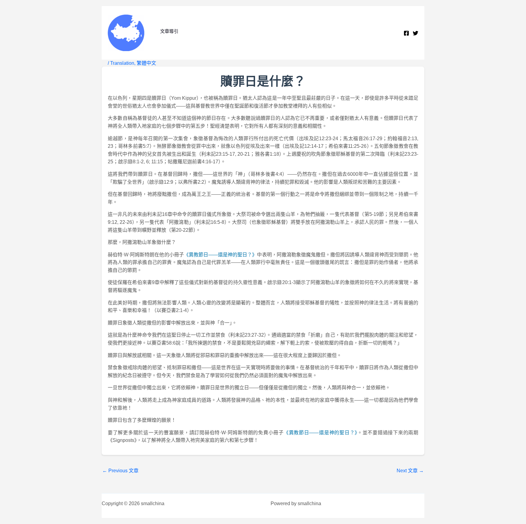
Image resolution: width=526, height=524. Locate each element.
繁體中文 (146, 63)
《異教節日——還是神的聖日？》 (220, 254)
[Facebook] (406, 33)
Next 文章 (410, 470)
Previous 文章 (120, 470)
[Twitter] (415, 33)
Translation (122, 63)
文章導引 (169, 31)
